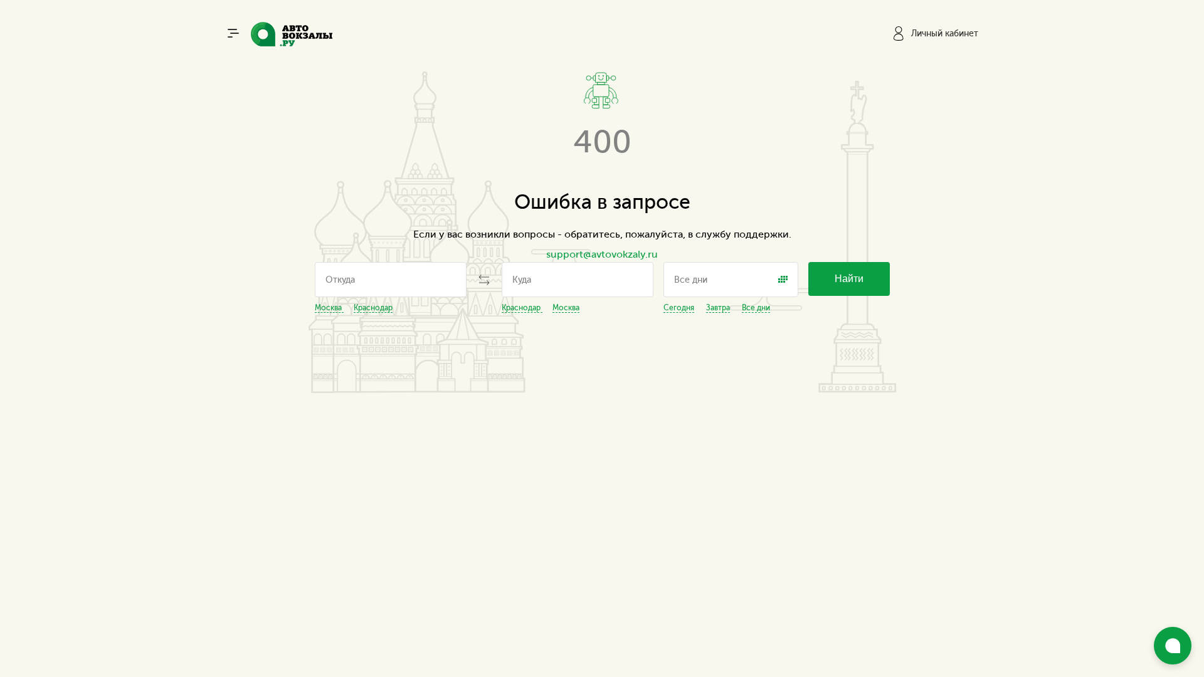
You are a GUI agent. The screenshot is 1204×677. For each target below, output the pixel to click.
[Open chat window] (1172, 645)
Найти (849, 278)
